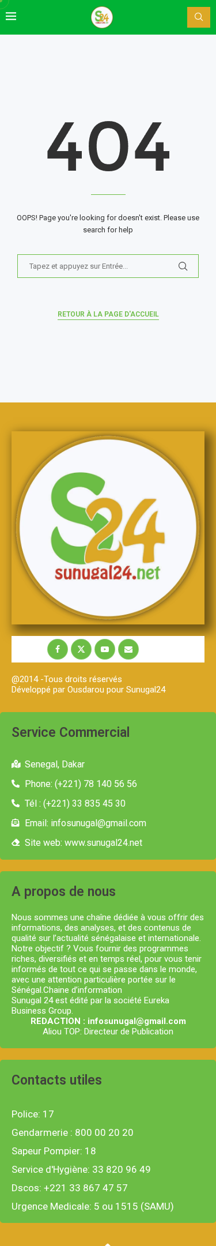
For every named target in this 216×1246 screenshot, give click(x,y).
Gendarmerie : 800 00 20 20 (73, 1133)
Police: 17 (33, 1114)
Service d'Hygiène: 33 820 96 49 (81, 1170)
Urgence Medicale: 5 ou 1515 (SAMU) (93, 1206)
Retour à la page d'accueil (108, 314)
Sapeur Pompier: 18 (54, 1151)
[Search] (198, 17)
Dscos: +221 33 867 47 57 (70, 1188)
